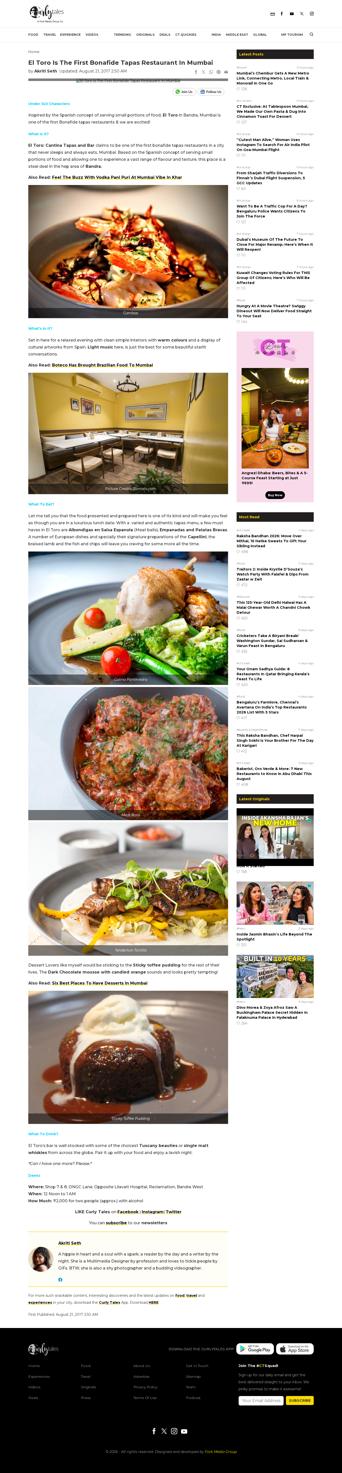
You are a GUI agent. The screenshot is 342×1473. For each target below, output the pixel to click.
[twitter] (204, 72)
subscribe (116, 1222)
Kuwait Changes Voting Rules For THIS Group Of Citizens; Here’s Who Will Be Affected (273, 277)
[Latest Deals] (275, 362)
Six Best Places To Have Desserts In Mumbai (99, 983)
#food (241, 300)
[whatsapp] (211, 72)
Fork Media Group (221, 1452)
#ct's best (243, 530)
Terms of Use (145, 1398)
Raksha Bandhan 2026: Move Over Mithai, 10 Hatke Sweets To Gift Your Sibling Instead (271, 541)
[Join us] (185, 92)
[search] (309, 34)
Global (260, 34)
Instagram (152, 1212)
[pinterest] (219, 72)
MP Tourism (292, 34)
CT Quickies (185, 34)
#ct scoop (243, 134)
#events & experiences (252, 730)
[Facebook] (282, 14)
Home (33, 52)
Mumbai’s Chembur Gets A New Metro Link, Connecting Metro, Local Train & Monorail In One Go (273, 78)
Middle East (237, 34)
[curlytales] (43, 1354)
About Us (141, 1366)
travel (191, 1295)
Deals (164, 34)
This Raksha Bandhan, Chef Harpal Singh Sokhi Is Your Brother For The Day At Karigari (275, 740)
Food (33, 34)
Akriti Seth (45, 71)
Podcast (193, 1398)
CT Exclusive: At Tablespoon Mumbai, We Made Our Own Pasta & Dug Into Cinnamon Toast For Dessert (272, 111)
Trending (122, 34)
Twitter (174, 1212)
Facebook (127, 1212)
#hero (241, 855)
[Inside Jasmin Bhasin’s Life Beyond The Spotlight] (275, 903)
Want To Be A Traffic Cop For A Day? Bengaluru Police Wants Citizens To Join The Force (272, 211)
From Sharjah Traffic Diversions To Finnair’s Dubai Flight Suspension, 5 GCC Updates (271, 178)
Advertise (141, 1376)
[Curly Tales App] (255, 1349)
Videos (92, 34)
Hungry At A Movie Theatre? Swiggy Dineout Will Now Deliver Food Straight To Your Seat (274, 311)
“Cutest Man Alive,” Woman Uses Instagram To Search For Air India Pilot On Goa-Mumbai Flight (273, 145)
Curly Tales (109, 1302)
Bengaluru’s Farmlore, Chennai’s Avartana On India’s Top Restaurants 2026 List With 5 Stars (272, 707)
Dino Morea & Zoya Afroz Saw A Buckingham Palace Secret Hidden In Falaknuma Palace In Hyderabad (272, 1012)
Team (191, 1387)
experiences (40, 1302)
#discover (243, 596)
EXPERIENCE (70, 34)
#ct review (244, 100)
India (216, 34)
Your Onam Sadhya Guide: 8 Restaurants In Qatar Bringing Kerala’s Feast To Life (273, 674)
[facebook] (196, 72)
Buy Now (275, 495)
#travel (242, 67)
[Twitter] (302, 14)
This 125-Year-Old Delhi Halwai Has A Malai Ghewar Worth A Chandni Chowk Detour (273, 607)
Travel (49, 34)
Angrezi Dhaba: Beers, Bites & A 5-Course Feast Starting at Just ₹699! (275, 478)
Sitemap (193, 1376)
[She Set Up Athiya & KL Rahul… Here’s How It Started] (275, 829)
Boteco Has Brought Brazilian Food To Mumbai (102, 365)
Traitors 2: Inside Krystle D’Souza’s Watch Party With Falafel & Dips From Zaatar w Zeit (272, 574)
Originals (145, 34)
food (180, 1295)
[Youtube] (292, 14)
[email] (226, 72)
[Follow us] (213, 92)
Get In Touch (197, 1366)
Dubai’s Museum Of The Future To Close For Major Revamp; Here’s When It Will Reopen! (275, 244)
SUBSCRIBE (300, 1400)
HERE (153, 1302)
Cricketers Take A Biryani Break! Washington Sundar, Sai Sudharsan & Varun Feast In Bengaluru (272, 641)
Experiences (39, 1376)
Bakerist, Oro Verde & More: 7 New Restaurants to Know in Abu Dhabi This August (274, 773)
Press (86, 1398)
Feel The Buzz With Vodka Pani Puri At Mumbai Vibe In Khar (117, 177)
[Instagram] (312, 14)
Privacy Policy (145, 1387)
